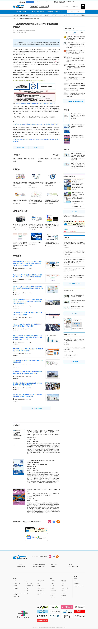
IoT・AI (38, 1)
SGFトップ (14, 18)
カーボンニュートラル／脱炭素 (18, 593)
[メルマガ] (49, 521)
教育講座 (63, 2)
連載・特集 (16, 15)
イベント (52, 583)
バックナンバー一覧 (77, 325)
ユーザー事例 (53, 598)
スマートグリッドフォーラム (20, 6)
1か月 (81, 32)
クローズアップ (53, 590)
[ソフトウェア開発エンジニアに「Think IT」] (54, 607)
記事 (76, 578)
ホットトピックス (65, 588)
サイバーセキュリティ (41, 588)
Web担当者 (56, 1)
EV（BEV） (76, 15)
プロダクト (53, 593)
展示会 (63, 598)
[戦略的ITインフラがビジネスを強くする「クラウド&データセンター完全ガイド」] (42, 607)
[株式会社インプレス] (23, 614)
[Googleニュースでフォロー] (53, 556)
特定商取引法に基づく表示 (39, 566)
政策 (14, 590)
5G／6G (15, 585)
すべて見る (75, 361)
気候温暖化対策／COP (41, 593)
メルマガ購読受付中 (44, 6)
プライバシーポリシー (21, 566)
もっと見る (74, 212)
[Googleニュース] (54, 521)
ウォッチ (63, 593)
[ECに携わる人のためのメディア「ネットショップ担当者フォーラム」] (79, 612)
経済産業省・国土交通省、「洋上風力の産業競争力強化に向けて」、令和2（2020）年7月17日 (35, 103)
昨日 (67, 32)
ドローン (60, 2)
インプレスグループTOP (73, 566)
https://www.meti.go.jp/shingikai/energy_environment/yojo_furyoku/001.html (35, 124)
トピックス (52, 588)
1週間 (74, 32)
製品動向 (64, 580)
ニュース (52, 585)
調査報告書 (77, 583)
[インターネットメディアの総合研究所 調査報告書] (79, 607)
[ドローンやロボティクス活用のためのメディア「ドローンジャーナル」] (67, 617)
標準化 (27, 588)
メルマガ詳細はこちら (80, 226)
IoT (60, 15)
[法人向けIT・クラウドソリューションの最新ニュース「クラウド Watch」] (42, 612)
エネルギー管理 (54, 15)
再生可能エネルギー (67, 15)
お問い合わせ (54, 564)
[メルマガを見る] (50, 556)
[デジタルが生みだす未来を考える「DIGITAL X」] (54, 617)
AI (33, 15)
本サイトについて (20, 564)
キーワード (64, 590)
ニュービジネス (40, 590)
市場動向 (64, 595)
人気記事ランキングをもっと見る (75, 101)
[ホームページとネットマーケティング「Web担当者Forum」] (67, 607)
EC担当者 (60, 1)
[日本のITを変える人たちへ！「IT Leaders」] (54, 612)
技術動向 (52, 580)
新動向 (52, 595)
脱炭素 (46, 15)
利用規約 (70, 564)
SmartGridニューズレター (80, 586)
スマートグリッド (39, 15)
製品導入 (47, 1)
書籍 (76, 581)
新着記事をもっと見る (37, 408)
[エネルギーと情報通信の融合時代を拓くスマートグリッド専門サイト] (67, 612)
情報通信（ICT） (17, 588)
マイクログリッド (17, 583)
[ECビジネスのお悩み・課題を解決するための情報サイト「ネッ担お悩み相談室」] (42, 621)
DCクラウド (72, 1)
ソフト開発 (68, 1)
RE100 (27, 593)
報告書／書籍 (34, 6)
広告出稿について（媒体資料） (40, 564)
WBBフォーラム (17, 596)
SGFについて (65, 6)
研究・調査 (56, 2)
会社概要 (53, 566)
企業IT (64, 1)
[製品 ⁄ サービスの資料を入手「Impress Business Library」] (42, 617)
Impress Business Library (69, 216)
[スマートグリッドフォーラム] (20, 558)
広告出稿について (74, 6)
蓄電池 (27, 590)
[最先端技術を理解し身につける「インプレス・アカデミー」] (79, 617)
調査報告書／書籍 (24, 15)
